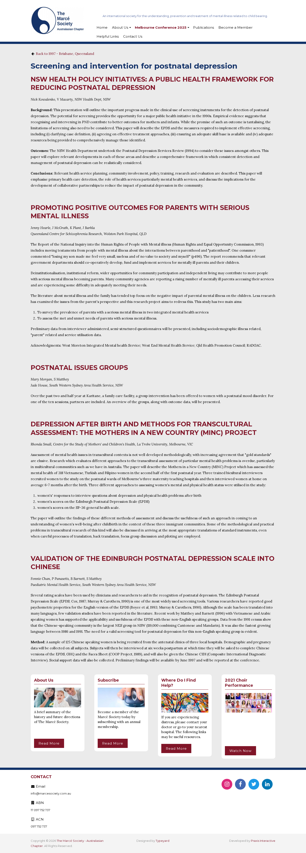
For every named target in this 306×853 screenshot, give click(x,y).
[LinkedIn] (267, 784)
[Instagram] (227, 784)
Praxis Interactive (263, 840)
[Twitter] (253, 784)
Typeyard (162, 840)
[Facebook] (240, 784)
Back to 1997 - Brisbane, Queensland (65, 54)
